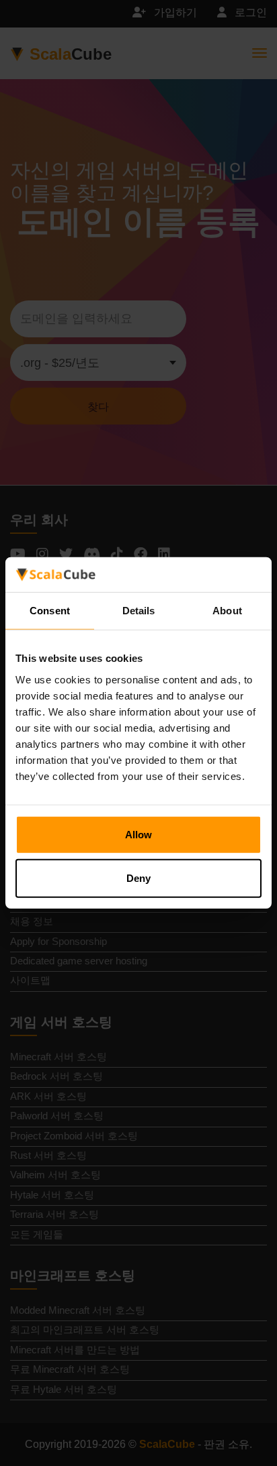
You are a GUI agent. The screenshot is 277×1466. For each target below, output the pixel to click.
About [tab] (227, 610)
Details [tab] (138, 610)
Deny (138, 878)
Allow (138, 834)
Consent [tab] (50, 610)
